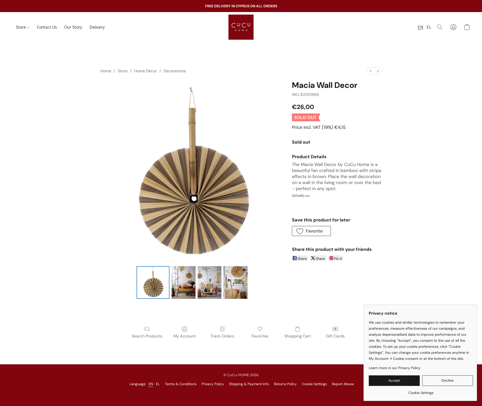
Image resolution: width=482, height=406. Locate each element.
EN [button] (420, 27)
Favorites (260, 336)
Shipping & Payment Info (249, 384)
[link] (421, 391)
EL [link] (158, 384)
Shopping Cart (297, 336)
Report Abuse (343, 384)
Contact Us (47, 27)
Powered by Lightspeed (241, 392)
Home (105, 71)
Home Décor (145, 71)
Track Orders (222, 336)
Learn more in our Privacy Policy (394, 368)
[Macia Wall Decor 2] (210, 282)
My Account (184, 336)
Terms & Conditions (181, 384)
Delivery (97, 27)
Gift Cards (335, 336)
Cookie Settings (314, 384)
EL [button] (429, 27)
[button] (241, 27)
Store (21, 27)
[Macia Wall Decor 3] (235, 282)
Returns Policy (285, 384)
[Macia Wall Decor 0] (153, 282)
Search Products (147, 336)
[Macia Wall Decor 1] (183, 282)
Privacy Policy (213, 384)
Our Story (73, 27)
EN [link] (151, 384)
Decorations (174, 71)
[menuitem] (370, 71)
